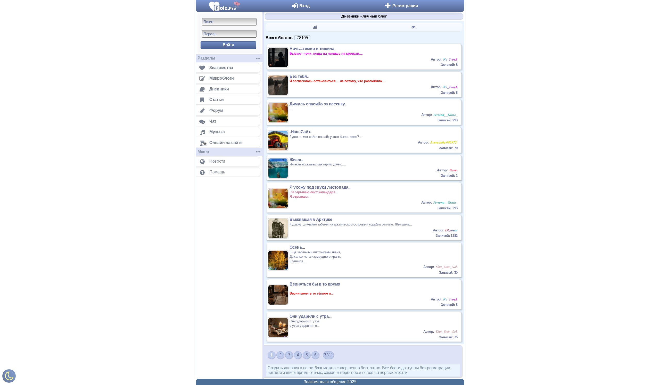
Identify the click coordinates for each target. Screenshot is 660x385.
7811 (328, 355)
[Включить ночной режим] (9, 377)
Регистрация (405, 6)
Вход (304, 6)
